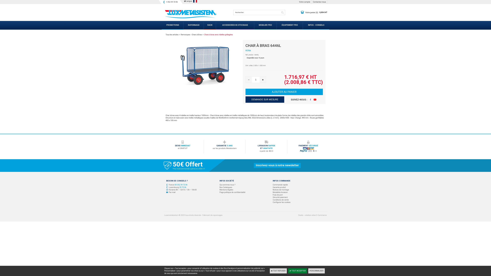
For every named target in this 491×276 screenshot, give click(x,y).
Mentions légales (226, 190)
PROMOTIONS (172, 25)
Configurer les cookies (282, 202)
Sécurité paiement (280, 197)
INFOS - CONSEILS (316, 25)
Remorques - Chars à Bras (191, 35)
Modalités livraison (280, 192)
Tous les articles (172, 35)
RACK (209, 25)
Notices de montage (281, 190)
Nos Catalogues (226, 187)
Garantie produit (279, 187)
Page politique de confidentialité (232, 192)
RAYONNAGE (193, 25)
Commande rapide (280, 185)
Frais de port (278, 195)
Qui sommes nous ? (227, 185)
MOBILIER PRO (265, 25)
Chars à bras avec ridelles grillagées (218, 35)
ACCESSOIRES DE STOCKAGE (235, 25)
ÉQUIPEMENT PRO (290, 25)
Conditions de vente (281, 200)
